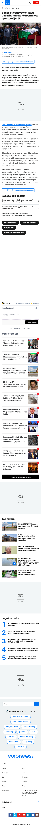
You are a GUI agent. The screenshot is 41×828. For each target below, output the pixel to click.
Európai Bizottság (26, 737)
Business (5, 773)
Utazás (4, 781)
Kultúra (24, 781)
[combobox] (21, 704)
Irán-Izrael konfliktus (20, 717)
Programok (25, 786)
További (4, 807)
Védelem (11, 737)
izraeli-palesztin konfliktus (14, 232)
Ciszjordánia (9, 227)
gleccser (22, 732)
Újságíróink (5, 790)
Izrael (17, 8)
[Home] (2, 8)
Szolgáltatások (7, 802)
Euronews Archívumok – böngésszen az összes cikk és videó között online (30, 792)
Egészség (28, 742)
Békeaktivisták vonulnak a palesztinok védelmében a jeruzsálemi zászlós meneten (17, 214)
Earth (23, 773)
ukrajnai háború (12, 727)
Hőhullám (20, 747)
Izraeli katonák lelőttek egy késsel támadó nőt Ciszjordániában (17, 208)
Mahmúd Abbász (10, 222)
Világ (12, 8)
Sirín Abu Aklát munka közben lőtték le (17, 125)
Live (36, 2)
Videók (4, 786)
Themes (4, 764)
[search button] (36, 704)
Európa (4, 768)
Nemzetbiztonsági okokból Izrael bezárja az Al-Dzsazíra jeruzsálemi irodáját (18, 201)
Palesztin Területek (29, 222)
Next (3, 777)
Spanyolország (29, 727)
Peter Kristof (8, 52)
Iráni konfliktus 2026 (20, 722)
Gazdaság (9, 732)
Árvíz (33, 732)
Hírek (6, 8)
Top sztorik (8, 518)
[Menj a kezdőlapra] (7, 2)
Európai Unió (14, 742)
